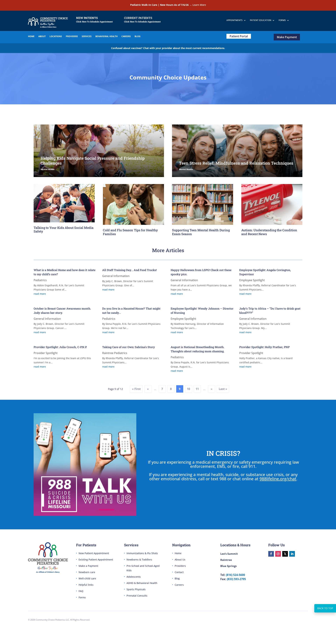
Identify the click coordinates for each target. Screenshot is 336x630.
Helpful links (86, 584)
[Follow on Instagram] (278, 554)
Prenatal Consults (137, 595)
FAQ (81, 591)
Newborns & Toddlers (139, 559)
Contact (179, 572)
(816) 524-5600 (235, 575)
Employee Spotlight (252, 280)
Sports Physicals (136, 589)
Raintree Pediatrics (114, 353)
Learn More (199, 4)
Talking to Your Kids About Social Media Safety (63, 230)
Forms (82, 597)
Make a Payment (88, 565)
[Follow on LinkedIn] (292, 554)
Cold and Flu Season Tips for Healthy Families (130, 232)
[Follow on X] (285, 554)
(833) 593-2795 (236, 579)
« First (136, 389)
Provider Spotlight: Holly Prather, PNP (264, 347)
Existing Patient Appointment (96, 559)
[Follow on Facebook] (271, 554)
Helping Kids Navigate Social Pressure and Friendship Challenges (93, 160)
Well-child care (87, 578)
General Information (116, 276)
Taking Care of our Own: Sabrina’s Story (128, 347)
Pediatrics (40, 280)
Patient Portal (239, 36)
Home (178, 553)
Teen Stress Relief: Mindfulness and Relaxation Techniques (236, 163)
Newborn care (87, 572)
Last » (223, 389)
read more (40, 293)
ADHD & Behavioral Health (142, 583)
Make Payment (287, 37)
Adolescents (134, 576)
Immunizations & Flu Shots (142, 553)
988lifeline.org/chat (278, 479)
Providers (180, 565)
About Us (180, 559)
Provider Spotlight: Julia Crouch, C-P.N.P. (60, 347)
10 (188, 389)
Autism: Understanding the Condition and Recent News (269, 232)
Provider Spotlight (46, 353)
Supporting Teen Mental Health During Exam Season (201, 232)
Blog (177, 578)
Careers (179, 584)
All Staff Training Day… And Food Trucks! (129, 270)
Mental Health (47, 169)
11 (197, 389)
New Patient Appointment (94, 553)
